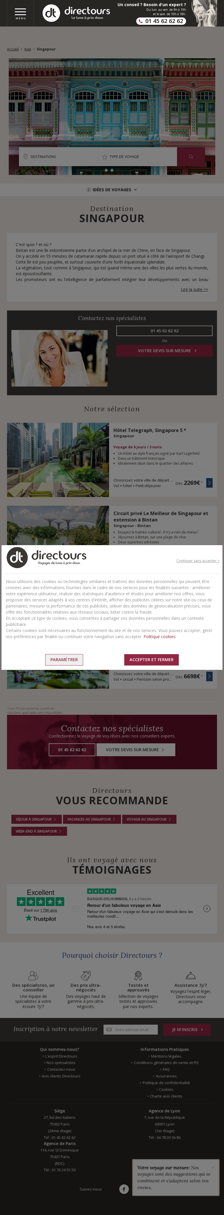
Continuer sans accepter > (198, 560)
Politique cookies (160, 636)
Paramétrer (64, 659)
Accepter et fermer (152, 659)
